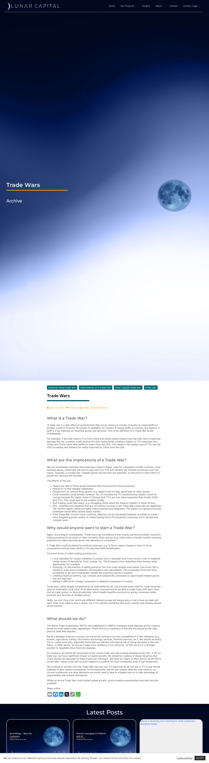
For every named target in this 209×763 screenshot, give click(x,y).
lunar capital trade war (128, 387)
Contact (174, 6)
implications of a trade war (95, 387)
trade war (150, 387)
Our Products (127, 6)
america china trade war (62, 387)
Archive (14, 200)
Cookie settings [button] (184, 758)
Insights (146, 6)
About (159, 6)
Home (112, 6)
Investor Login (190, 6)
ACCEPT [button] (200, 758)
